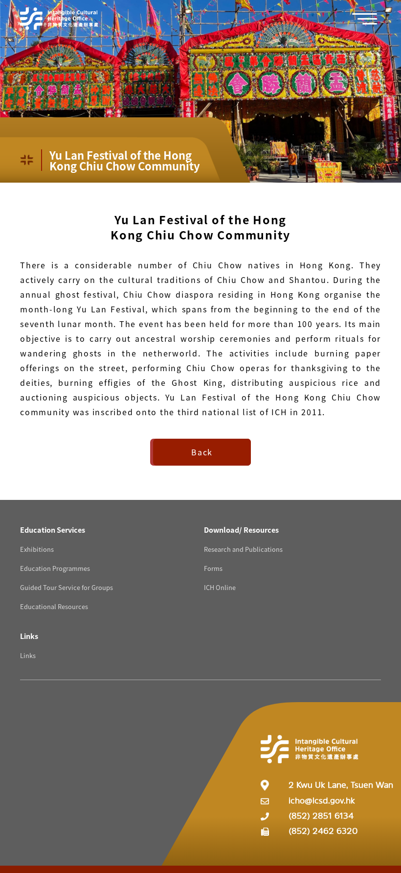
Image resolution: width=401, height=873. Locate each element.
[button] (369, 19)
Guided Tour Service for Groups (66, 587)
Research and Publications (243, 549)
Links (28, 655)
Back (202, 452)
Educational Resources (54, 606)
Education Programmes (55, 568)
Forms (213, 568)
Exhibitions (37, 549)
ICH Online (220, 587)
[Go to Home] (59, 18)
